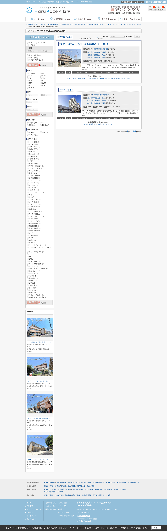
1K (43, 73)
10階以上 (33, 283)
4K (30, 85)
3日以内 (32, 125)
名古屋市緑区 (121, 482)
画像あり (32, 132)
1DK (30, 76)
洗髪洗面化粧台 (35, 231)
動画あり (45, 132)
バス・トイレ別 (35, 221)
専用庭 (32, 187)
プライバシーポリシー (35, 509)
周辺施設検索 (51, 509)
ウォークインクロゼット (38, 245)
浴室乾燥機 (34, 226)
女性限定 (33, 156)
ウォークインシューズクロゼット (40, 248)
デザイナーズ (34, 147)
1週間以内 (45, 125)
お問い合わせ (51, 503)
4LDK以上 (32, 88)
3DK (30, 83)
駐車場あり (34, 278)
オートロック (34, 266)
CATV (32, 259)
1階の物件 (33, 276)
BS (31, 256)
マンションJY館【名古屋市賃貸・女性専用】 (42, 418)
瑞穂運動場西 (66, 495)
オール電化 (34, 202)
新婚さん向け (34, 173)
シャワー (33, 233)
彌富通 (46, 486)
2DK (43, 78)
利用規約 (30, 513)
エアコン (33, 238)
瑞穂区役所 (100, 495)
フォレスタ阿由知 (66, 90)
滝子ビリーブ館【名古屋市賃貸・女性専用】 (42, 381)
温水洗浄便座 (34, 228)
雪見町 (105, 49)
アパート (32, 43)
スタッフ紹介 (51, 506)
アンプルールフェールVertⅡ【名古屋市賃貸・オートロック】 (84, 44)
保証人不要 (34, 149)
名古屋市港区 (110, 482)
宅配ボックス (34, 271)
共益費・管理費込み (36, 60)
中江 (88, 486)
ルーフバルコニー (36, 192)
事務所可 (33, 152)
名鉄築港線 (108, 489)
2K (30, 78)
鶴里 (78, 495)
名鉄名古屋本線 (78, 489)
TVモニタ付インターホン (39, 268)
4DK (43, 85)
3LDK (44, 83)
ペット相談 (34, 142)
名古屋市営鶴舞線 (93, 52)
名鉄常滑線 (89, 489)
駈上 (69, 486)
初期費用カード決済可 (38, 297)
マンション (42, 43)
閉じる (156, 528)
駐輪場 (32, 209)
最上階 (32, 288)
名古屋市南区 (61, 482)
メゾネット (34, 185)
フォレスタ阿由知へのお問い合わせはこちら (98, 124)
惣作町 (79, 486)
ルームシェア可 (35, 168)
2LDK (31, 80)
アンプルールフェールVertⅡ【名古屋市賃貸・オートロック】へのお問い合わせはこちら (98, 78)
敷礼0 (61, 509)
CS (31, 254)
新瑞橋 (46, 495)
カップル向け (34, 171)
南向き (32, 290)
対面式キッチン (35, 219)
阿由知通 (106, 95)
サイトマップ (31, 516)
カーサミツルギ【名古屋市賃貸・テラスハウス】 (44, 459)
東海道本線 (99, 489)
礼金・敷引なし (34, 58)
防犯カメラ (34, 273)
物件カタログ (31, 519)
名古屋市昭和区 (97, 49)
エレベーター (34, 204)
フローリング (34, 180)
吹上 (103, 55)
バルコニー (34, 190)
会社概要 (30, 506)
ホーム (29, 503)
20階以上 (33, 285)
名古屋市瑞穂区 (49, 482)
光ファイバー (34, 261)
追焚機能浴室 (34, 223)
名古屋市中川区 (133, 482)
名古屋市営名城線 (64, 489)
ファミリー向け (35, 176)
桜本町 (57, 495)
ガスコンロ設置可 (36, 166)
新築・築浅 (63, 503)
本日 (43, 123)
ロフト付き (34, 183)
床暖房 (32, 240)
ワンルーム (33, 73)
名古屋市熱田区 (85, 482)
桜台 (93, 486)
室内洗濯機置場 (35, 178)
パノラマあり (33, 135)
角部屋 (32, 292)
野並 (74, 486)
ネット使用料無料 (36, 264)
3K (43, 80)
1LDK (44, 76)
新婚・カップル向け (66, 516)
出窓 (31, 195)
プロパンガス (34, 199)
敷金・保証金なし (35, 55)
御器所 (104, 52)
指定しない (33, 123)
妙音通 (63, 486)
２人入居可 (34, 154)
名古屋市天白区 (73, 482)
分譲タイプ (34, 159)
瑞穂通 (57, 486)
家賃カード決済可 (36, 295)
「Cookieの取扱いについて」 (124, 528)
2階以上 (33, 280)
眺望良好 (33, 161)
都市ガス (33, 197)
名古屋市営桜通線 (93, 55)
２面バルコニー (35, 207)
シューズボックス (36, 252)
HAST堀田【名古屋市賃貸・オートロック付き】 (44, 342)
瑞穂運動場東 (86, 495)
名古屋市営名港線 (50, 492)
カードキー (34, 164)
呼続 (51, 486)
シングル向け (64, 513)
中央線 (60, 492)
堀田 (51, 495)
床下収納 (33, 243)
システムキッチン (36, 216)
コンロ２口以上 (35, 214)
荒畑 (103, 57)
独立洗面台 (34, 235)
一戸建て (32, 45)
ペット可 (62, 506)
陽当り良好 (34, 144)
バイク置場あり (35, 211)
